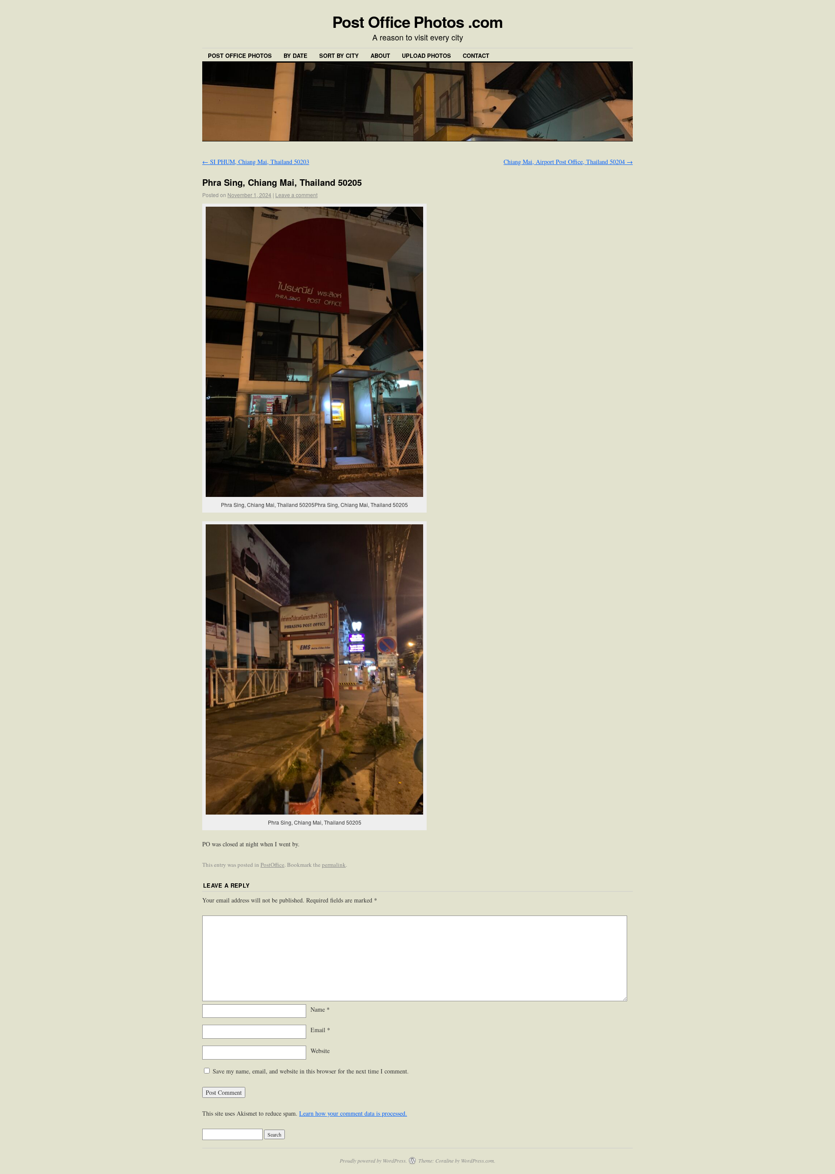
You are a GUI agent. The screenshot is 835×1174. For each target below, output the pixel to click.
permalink (334, 865)
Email (320, 1030)
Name (320, 1009)
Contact (476, 55)
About (380, 55)
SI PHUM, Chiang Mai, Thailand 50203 (255, 162)
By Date (295, 55)
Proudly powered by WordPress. (373, 1160)
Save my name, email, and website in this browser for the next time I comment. (311, 1071)
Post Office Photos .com (417, 21)
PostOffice (272, 865)
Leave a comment (296, 194)
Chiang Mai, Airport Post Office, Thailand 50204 (568, 162)
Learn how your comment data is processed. (353, 1113)
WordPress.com (477, 1160)
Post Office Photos (240, 55)
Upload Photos (426, 55)
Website (320, 1051)
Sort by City (339, 55)
